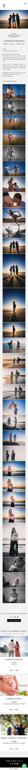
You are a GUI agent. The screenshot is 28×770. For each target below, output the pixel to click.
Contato (19, 761)
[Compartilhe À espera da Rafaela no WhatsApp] (12, 617)
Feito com (14, 768)
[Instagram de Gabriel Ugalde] (12, 763)
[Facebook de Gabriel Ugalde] (10, 763)
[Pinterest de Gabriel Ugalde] (14, 763)
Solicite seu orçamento (14, 620)
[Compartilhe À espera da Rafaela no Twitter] (15, 617)
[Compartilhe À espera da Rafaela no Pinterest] (17, 617)
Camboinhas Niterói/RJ (11, 81)
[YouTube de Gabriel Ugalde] (17, 763)
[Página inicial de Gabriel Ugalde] (4, 6)
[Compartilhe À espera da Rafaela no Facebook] (10, 617)
